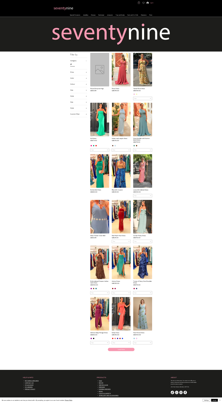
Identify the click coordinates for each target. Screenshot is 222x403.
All (71, 64)
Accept (214, 400)
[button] (139, 2)
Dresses (72, 66)
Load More (121, 349)
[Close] (220, 400)
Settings (206, 400)
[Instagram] (181, 392)
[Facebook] (185, 392)
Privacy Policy (68, 400)
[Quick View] (99, 69)
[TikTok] (172, 392)
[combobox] (142, 98)
